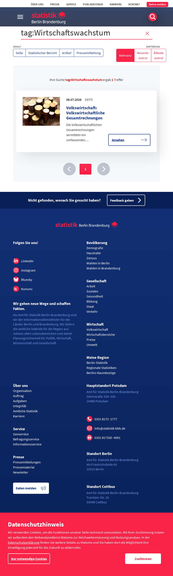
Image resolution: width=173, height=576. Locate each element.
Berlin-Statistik (97, 362)
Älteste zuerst (159, 55)
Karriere (116, 4)
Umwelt (91, 345)
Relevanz (125, 55)
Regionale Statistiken (101, 368)
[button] (69, 169)
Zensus (91, 258)
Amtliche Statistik (25, 411)
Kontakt (134, 4)
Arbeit (90, 286)
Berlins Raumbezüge (101, 373)
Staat (90, 306)
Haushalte (93, 253)
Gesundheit (94, 296)
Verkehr (92, 311)
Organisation (22, 391)
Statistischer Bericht (42, 53)
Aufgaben (20, 401)
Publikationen (93, 4)
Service (71, 4)
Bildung (91, 301)
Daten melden (157, 4)
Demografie (94, 248)
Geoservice (21, 434)
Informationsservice (27, 444)
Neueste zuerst (143, 55)
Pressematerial (23, 467)
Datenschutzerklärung (23, 542)
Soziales (92, 291)
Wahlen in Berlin (98, 263)
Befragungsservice (26, 439)
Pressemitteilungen (27, 462)
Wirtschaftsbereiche (100, 334)
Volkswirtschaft (97, 329)
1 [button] (85, 169)
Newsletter (20, 472)
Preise (90, 339)
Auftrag (18, 396)
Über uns (37, 4)
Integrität (19, 406)
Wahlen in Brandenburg (103, 268)
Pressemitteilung (89, 53)
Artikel (66, 53)
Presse (54, 4)
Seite (19, 53)
